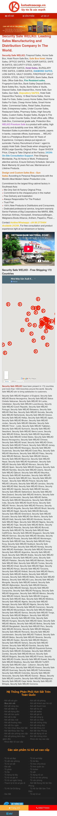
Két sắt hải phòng (38, 700)
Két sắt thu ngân (11, 725)
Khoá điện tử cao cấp (13, 741)
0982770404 (43, 807)
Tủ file (7, 772)
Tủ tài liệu (34, 761)
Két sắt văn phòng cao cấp (16, 733)
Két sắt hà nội (36, 708)
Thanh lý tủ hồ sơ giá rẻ (14, 783)
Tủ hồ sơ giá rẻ (11, 777)
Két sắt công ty (36, 717)
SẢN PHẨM (29, 16)
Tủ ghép (8, 769)
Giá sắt (7, 766)
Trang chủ (15, 807)
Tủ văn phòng (36, 780)
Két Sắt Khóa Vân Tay (14, 730)
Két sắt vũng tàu (11, 706)
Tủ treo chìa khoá (38, 763)
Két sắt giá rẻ (36, 714)
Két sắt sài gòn (10, 700)
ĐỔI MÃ (10, 16)
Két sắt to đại (10, 717)
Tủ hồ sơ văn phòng (39, 777)
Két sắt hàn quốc (11, 714)
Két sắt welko (36, 711)
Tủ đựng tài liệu (11, 774)
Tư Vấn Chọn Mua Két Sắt (16, 728)
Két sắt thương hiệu (13, 722)
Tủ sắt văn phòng (12, 761)
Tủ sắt (33, 772)
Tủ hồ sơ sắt (9, 763)
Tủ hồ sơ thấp (36, 758)
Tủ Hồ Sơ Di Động (12, 788)
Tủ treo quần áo (37, 766)
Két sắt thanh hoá (38, 706)
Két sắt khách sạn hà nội (41, 703)
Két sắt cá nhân (37, 719)
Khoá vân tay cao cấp (39, 739)
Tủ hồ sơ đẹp (10, 758)
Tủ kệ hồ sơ (35, 794)
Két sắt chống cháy (38, 722)
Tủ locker (34, 769)
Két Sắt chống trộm (38, 736)
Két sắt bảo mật (11, 719)
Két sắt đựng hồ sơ (38, 733)
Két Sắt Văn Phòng (38, 730)
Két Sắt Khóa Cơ (37, 728)
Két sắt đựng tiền (11, 711)
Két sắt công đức (37, 725)
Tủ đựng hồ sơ (36, 774)
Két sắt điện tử (10, 708)
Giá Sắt (7, 794)
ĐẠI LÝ (46, 16)
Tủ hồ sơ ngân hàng (13, 780)
